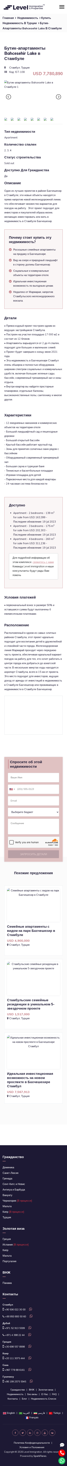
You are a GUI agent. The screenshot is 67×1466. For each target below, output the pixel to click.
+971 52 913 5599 (14, 1328)
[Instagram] (37, 1433)
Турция (7, 1217)
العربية (26, 1412)
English (11, 1412)
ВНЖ (6, 1272)
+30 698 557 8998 (14, 1346)
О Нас (44, 1394)
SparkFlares (40, 1456)
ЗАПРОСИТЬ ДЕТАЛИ (33, 854)
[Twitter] (23, 1433)
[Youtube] (45, 1433)
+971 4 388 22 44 (14, 1335)
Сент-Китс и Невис (14, 1184)
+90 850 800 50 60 (15, 1316)
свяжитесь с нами (43, 562)
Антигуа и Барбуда (14, 1189)
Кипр (13, 1211)
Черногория (17, 1200)
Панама (7, 1283)
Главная (8, 18)
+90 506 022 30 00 (14, 1309)
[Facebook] (15, 1433)
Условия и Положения (31, 1447)
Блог (24, 1398)
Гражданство (13, 1157)
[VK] (52, 1433)
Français (33, 1417)
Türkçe (57, 1412)
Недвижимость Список (43, 1398)
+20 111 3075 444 (14, 1358)
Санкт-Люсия (10, 1173)
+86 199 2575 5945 (15, 1381)
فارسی (41, 1412)
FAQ (54, 1394)
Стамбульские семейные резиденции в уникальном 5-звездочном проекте (30, 1004)
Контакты (13, 1398)
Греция (7, 1239)
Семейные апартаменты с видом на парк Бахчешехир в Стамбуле (31, 930)
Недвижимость (27, 18)
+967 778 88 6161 (14, 1369)
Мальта (7, 1206)
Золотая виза (14, 1228)
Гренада (7, 1178)
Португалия (9, 1261)
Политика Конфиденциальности (32, 1442)
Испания (16, 1244)
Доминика (8, 1167)
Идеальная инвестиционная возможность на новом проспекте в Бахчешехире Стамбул (30, 1079)
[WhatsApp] (30, 1309)
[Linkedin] (30, 1433)
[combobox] (12, 789)
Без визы (32, 1394)
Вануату (7, 1195)
